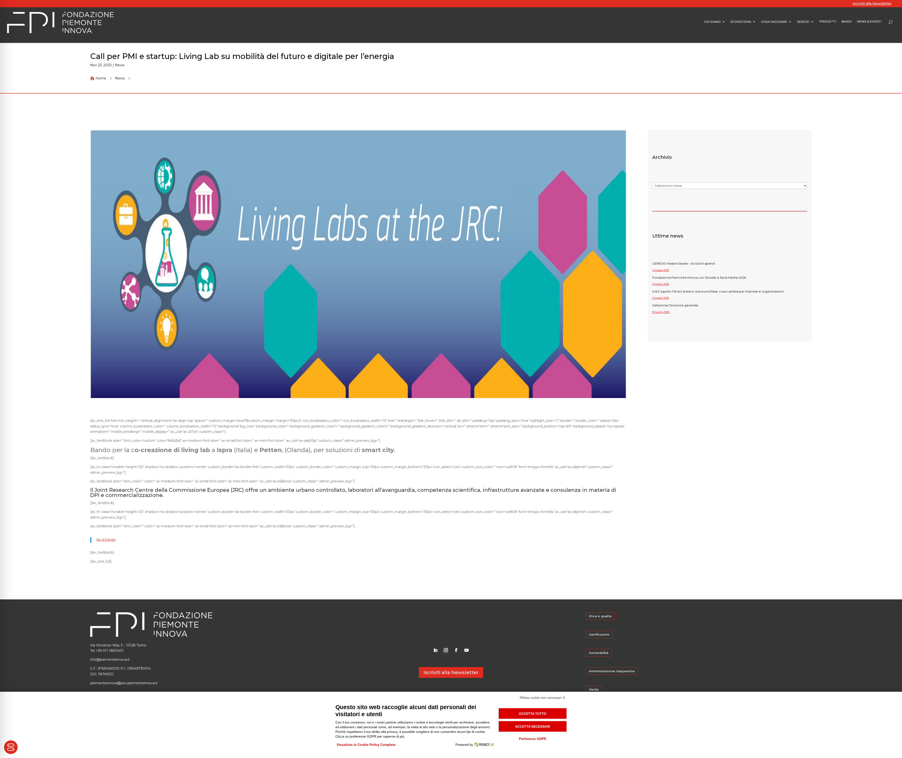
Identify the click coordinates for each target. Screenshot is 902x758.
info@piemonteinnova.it (110, 659)
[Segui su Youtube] (466, 650)
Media (594, 689)
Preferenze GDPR (532, 739)
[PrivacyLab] (483, 744)
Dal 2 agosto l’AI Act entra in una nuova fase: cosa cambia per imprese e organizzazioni (718, 291)
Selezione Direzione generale (675, 305)
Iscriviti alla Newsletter (872, 3)
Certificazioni (599, 634)
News (119, 65)
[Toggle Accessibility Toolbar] (11, 747)
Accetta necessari (532, 726)
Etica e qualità (600, 616)
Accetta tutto (532, 713)
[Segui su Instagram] (446, 650)
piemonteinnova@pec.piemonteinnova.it (123, 683)
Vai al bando (106, 540)
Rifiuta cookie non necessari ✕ (542, 697)
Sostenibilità (598, 653)
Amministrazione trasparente (612, 671)
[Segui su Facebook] (456, 650)
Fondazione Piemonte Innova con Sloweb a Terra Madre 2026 (699, 277)
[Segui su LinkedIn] (435, 650)
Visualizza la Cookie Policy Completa (366, 744)
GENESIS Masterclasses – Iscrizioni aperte (683, 263)
